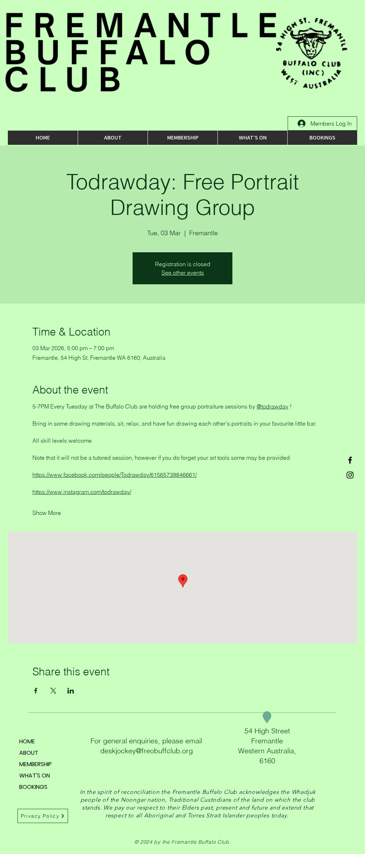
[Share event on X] (53, 691)
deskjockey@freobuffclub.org (146, 750)
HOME (27, 741)
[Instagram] (350, 475)
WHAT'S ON (34, 775)
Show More (46, 512)
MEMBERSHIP (35, 764)
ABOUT (28, 753)
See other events (182, 272)
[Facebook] (350, 460)
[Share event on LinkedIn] (70, 691)
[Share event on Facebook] (35, 691)
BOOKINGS (33, 787)
